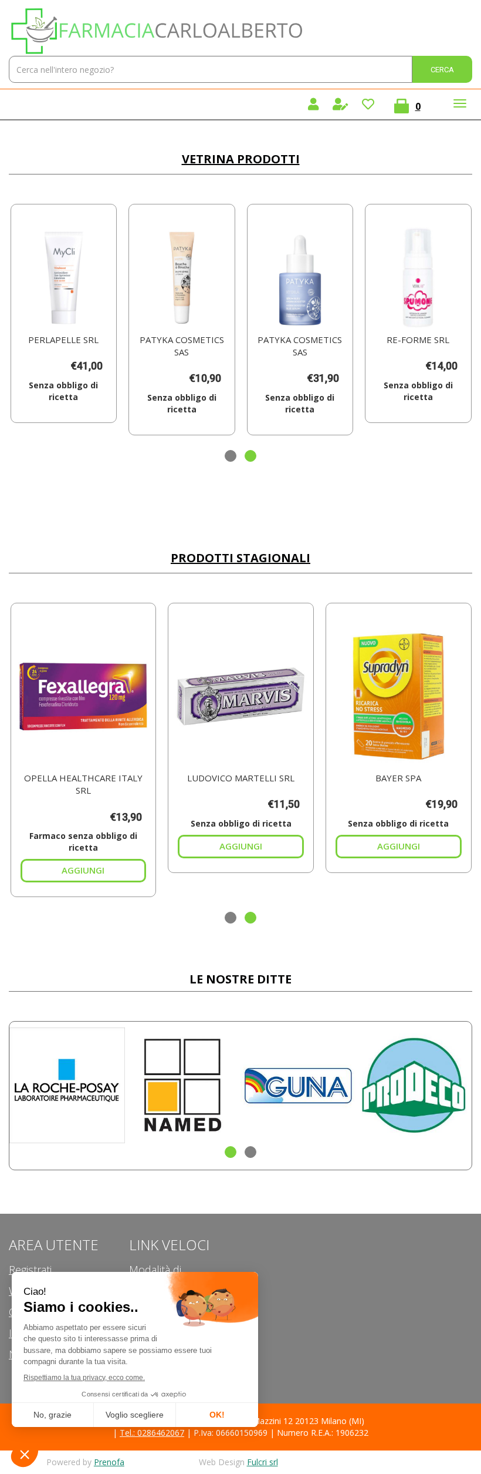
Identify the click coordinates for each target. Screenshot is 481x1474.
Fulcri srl (262, 1462)
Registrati (30, 1270)
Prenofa (109, 1462)
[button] (230, 456)
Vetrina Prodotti (241, 159)
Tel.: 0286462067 (152, 1432)
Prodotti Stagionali (240, 558)
